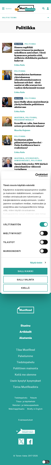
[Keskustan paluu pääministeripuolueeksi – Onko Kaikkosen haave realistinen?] (7, 143)
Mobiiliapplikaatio (16, 409)
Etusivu (25, 325)
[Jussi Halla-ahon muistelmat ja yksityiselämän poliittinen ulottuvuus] (7, 105)
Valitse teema (9, 17)
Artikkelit (26, 331)
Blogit (18, 44)
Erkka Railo (19, 65)
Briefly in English (34, 409)
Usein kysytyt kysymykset (25, 380)
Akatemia (19, 117)
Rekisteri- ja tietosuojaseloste (25, 405)
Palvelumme (30, 9)
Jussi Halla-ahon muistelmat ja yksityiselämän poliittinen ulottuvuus (31, 104)
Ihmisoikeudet (22, 160)
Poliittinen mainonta (25, 368)
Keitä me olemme (25, 374)
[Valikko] (3, 8)
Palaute (33, 397)
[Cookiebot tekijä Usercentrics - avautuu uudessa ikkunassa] (36, 175)
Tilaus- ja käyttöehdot (25, 401)
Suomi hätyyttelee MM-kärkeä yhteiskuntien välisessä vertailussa (31, 167)
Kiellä (25, 288)
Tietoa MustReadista (25, 386)
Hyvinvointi (32, 158)
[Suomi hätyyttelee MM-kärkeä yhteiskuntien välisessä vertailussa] (7, 165)
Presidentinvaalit (24, 120)
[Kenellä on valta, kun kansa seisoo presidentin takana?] (7, 124)
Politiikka (30, 44)
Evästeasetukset (25, 420)
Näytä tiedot (36, 262)
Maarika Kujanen (22, 130)
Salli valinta (25, 279)
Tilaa (17, 9)
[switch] (44, 233)
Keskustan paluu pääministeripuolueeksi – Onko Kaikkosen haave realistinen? (28, 143)
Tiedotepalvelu (25, 362)
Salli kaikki (25, 271)
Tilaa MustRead (25, 349)
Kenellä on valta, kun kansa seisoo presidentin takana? (29, 124)
